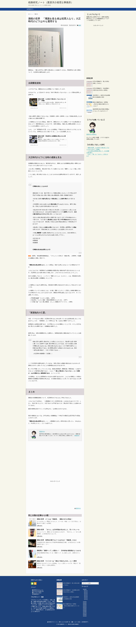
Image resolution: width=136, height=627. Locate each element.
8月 (85, 590)
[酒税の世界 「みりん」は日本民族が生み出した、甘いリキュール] (32, 533)
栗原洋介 (78, 508)
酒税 (79, 25)
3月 (85, 596)
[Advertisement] (55, 462)
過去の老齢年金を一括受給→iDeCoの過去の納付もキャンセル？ (101, 104)
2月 (85, 597)
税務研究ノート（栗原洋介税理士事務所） (50, 2)
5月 (85, 593)
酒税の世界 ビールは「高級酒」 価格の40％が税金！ (54, 519)
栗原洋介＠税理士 (91, 134)
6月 (85, 592)
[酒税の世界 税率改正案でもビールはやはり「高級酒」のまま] (32, 543)
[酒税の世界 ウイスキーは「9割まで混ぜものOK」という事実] (32, 564)
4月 (85, 595)
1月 (85, 599)
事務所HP (77, 435)
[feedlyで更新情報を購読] (32, 583)
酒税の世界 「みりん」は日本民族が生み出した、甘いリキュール (58, 529)
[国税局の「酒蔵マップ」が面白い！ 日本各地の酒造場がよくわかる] (32, 554)
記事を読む (39, 525)
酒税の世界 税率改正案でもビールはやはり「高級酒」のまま (57, 540)
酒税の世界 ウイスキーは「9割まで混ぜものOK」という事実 (57, 561)
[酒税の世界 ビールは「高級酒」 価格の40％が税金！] (32, 522)
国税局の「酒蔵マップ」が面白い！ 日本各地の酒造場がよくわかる (59, 550)
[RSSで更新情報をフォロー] (35, 583)
